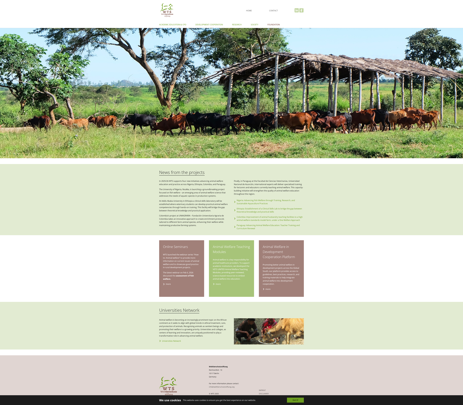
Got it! (295, 400)
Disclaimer (264, 393)
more (168, 284)
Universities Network (171, 341)
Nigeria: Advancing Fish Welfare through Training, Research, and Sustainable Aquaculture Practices (266, 202)
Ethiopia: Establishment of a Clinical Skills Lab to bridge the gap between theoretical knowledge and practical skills (269, 210)
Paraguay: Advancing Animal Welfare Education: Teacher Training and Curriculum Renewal (268, 227)
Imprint (262, 390)
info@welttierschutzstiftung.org (222, 387)
